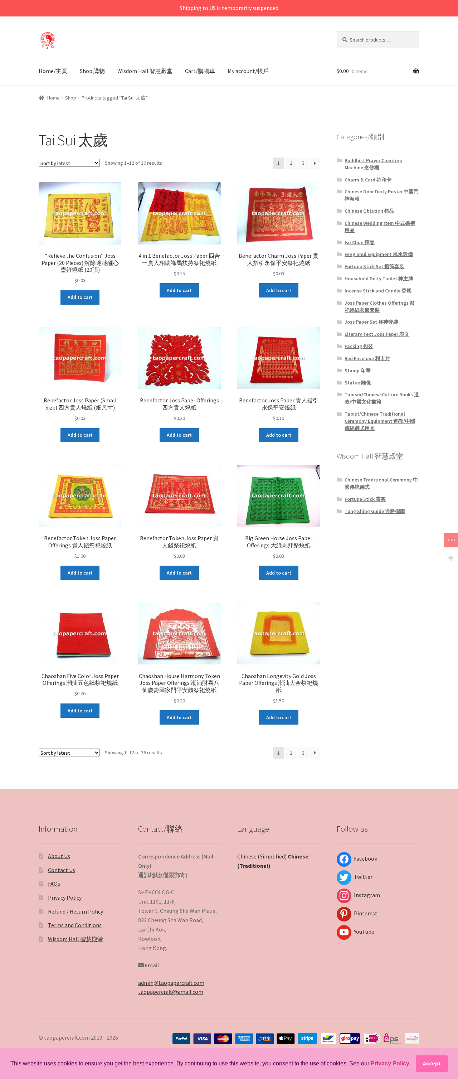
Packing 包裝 (359, 346)
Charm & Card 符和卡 (368, 179)
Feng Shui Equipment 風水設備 (379, 254)
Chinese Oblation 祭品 (369, 211)
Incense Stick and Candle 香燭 (378, 290)
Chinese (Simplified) (262, 856)
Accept (432, 1063)
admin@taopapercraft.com (171, 982)
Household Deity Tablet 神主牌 (379, 278)
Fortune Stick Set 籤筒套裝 (374, 266)
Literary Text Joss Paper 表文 (377, 334)
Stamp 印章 (358, 370)
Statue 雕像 (358, 382)
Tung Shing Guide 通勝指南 (375, 511)
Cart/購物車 (200, 70)
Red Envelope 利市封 (367, 358)
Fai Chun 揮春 (360, 242)
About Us (59, 856)
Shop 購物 (92, 70)
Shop (70, 98)
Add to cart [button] (80, 297)
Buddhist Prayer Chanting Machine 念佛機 (373, 164)
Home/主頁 (53, 70)
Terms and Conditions (75, 925)
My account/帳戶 (248, 70)
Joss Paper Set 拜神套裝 (371, 322)
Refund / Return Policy (75, 911)
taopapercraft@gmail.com (170, 991)
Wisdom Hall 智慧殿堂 (144, 70)
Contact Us (61, 870)
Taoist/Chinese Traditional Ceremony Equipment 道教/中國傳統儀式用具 (380, 421)
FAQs (54, 883)
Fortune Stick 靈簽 (365, 499)
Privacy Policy (65, 897)
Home (53, 98)
